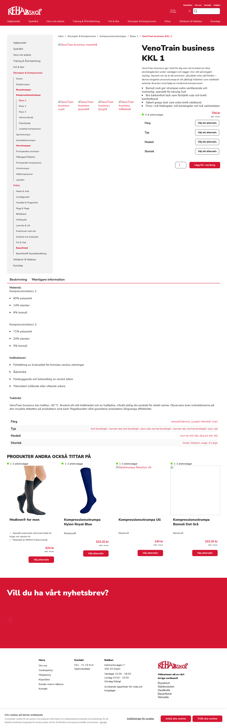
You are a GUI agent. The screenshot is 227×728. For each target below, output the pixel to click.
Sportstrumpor (23, 134)
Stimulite (163, 697)
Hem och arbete (55, 21)
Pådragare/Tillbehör (25, 157)
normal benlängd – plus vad (202, 428)
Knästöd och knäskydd (27, 236)
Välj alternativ (41, 559)
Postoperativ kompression (28, 162)
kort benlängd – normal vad (106, 428)
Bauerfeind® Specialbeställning (31, 253)
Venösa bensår (26, 117)
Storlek (149, 151)
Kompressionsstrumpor (28, 95)
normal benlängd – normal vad (168, 428)
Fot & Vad (21, 242)
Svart (215, 421)
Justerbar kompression (30, 128)
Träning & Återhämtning (86, 21)
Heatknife (164, 690)
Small (186, 443)
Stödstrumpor (23, 84)
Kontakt (207, 5)
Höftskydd (21, 219)
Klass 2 (22, 106)
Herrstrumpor (23, 145)
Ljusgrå (195, 421)
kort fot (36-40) (189, 435)
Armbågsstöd (22, 197)
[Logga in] (180, 11)
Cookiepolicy (46, 670)
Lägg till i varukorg (204, 165)
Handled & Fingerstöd (27, 202)
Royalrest (164, 683)
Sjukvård (33, 21)
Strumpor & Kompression (142, 21)
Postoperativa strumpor (27, 151)
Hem (61, 36)
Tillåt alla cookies (207, 718)
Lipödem (20, 179)
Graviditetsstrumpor (26, 140)
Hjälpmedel (13, 21)
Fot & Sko (113, 21)
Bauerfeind (22, 248)
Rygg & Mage (22, 208)
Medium (195, 443)
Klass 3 (22, 111)
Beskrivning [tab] (18, 279)
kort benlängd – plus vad (136, 428)
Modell (149, 142)
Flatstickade (24, 123)
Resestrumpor (23, 89)
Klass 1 (22, 100)
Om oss (198, 5)
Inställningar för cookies (140, 718)
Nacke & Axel (22, 191)
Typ (147, 132)
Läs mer (103, 722)
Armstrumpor (22, 168)
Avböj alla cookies (176, 718)
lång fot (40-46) (209, 435)
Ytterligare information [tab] (48, 279)
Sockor (19, 78)
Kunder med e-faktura (51, 684)
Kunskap (215, 21)
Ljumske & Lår (23, 225)
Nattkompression (24, 174)
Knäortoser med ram (26, 231)
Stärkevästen (166, 686)
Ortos (167, 21)
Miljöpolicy (45, 675)
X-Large (213, 443)
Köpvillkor (187, 5)
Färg (148, 123)
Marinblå (205, 421)
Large (204, 443)
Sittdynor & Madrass (190, 21)
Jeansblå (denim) (180, 421)
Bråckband (21, 214)
